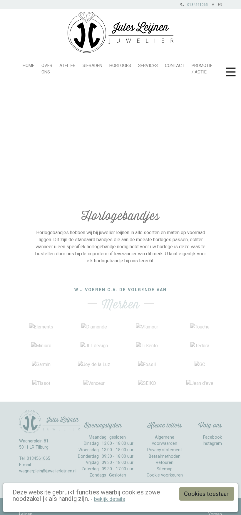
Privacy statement (164, 449)
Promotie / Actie (202, 69)
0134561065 (38, 458)
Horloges (120, 65)
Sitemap (165, 469)
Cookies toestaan (207, 493)
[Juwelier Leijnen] (121, 31)
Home (28, 65)
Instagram (212, 443)
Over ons (46, 69)
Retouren (164, 462)
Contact (175, 65)
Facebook (212, 437)
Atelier (67, 65)
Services (148, 65)
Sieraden (92, 65)
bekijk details (109, 499)
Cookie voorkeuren (165, 475)
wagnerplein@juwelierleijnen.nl (47, 471)
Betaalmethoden (164, 456)
